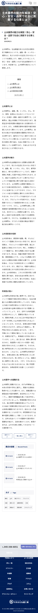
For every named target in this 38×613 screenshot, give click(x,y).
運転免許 (19, 507)
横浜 (6, 498)
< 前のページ (7, 436)
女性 (27, 503)
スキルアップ (28, 507)
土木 (11, 498)
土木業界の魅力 (15, 87)
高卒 (6, 507)
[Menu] (35, 3)
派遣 (6, 503)
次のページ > (31, 436)
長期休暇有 (20, 503)
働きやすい (18, 498)
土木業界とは (14, 84)
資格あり (12, 507)
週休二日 (12, 503)
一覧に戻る (19, 436)
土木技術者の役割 (16, 91)
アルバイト (26, 498)
